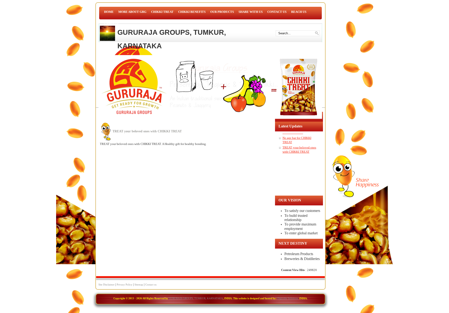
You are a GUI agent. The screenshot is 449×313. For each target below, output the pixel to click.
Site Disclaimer (106, 284)
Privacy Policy (124, 284)
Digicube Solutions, (288, 298)
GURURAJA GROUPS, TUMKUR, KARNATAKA (171, 39)
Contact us (150, 284)
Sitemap (138, 284)
